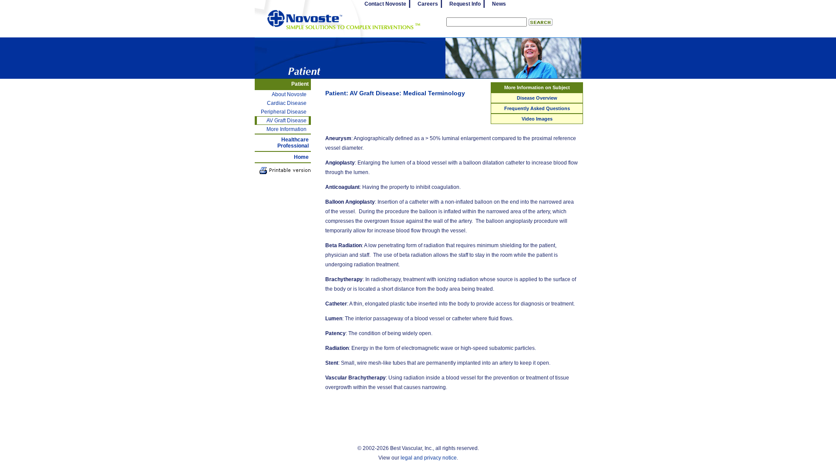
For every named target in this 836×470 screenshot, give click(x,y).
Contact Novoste (385, 4)
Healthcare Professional (293, 143)
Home (301, 157)
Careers (428, 4)
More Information (286, 129)
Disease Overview (537, 98)
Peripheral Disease (284, 112)
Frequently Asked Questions (537, 108)
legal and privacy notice (429, 458)
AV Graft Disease (286, 121)
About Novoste (289, 94)
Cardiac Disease (287, 103)
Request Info (465, 4)
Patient (300, 84)
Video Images (537, 118)
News (499, 4)
